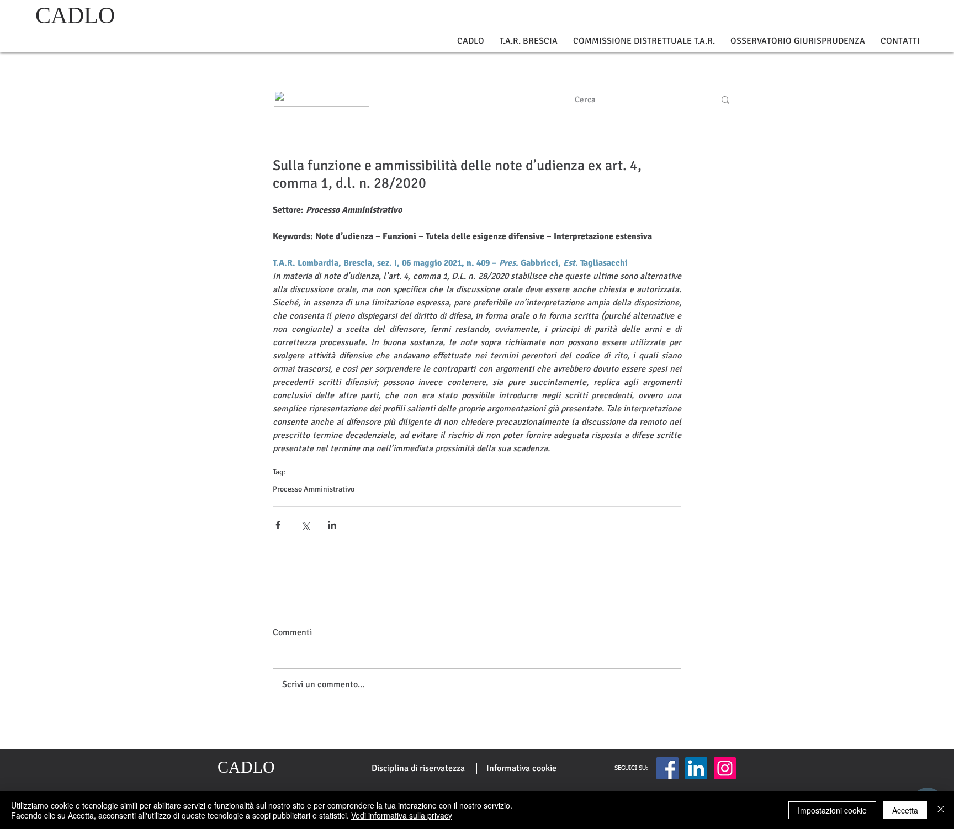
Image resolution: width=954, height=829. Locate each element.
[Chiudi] (940, 810)
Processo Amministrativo (313, 489)
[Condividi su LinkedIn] (332, 525)
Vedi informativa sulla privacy (401, 815)
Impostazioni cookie (832, 810)
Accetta (905, 810)
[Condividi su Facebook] (278, 525)
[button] (470, 41)
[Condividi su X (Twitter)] (305, 525)
